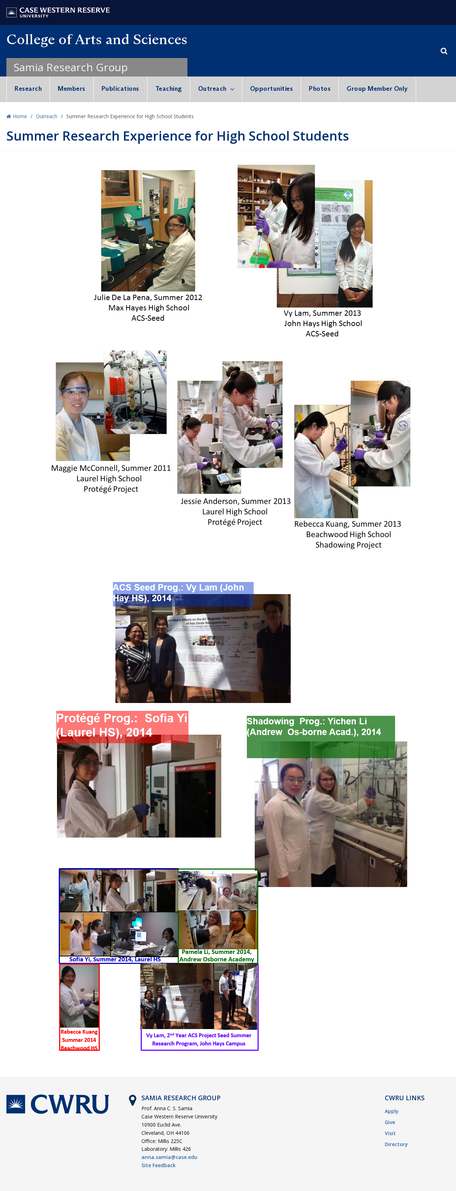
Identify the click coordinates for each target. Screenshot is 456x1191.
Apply (392, 1111)
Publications (120, 89)
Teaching (168, 89)
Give (390, 1122)
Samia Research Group (71, 67)
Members (72, 89)
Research (28, 89)
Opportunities (271, 89)
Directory (396, 1144)
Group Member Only (377, 89)
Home (20, 116)
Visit (390, 1133)
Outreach (212, 89)
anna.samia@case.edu (169, 1157)
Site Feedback (158, 1165)
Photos (320, 89)
